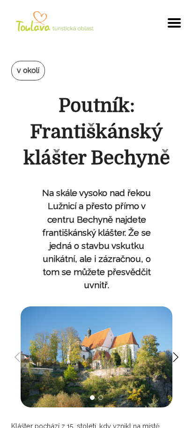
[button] (92, 397)
